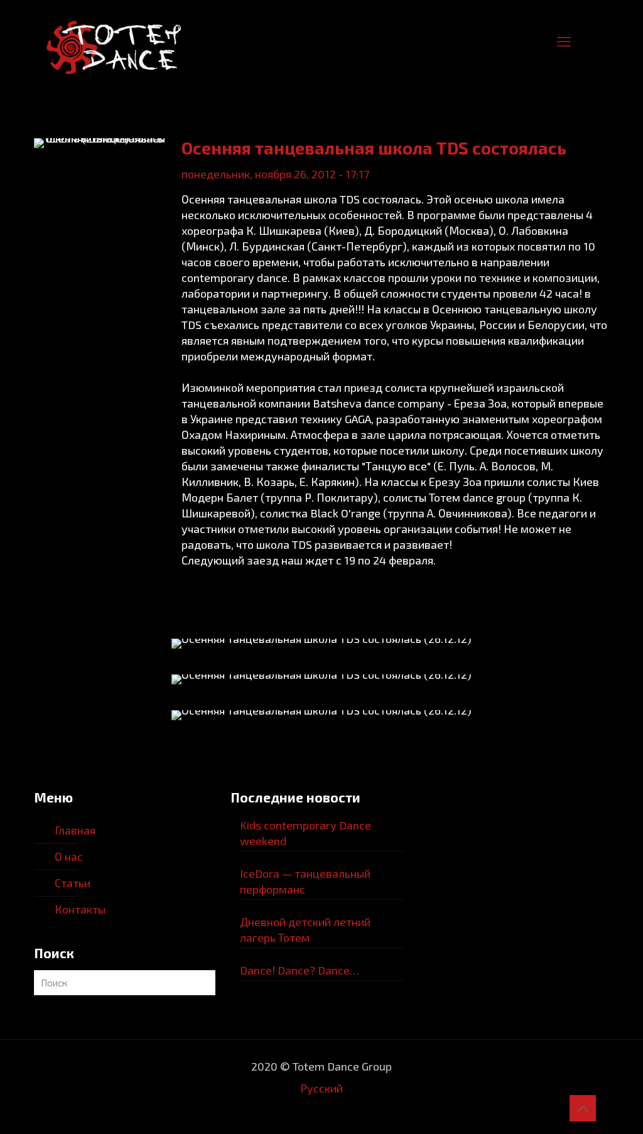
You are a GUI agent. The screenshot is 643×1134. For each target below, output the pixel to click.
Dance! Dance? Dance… (299, 970)
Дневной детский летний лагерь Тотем (305, 929)
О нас (69, 856)
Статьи (72, 883)
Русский (321, 1088)
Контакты (80, 909)
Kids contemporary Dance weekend (305, 833)
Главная (75, 830)
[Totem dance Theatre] (113, 41)
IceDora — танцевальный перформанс (305, 881)
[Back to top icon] (583, 1108)
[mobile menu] (564, 40)
